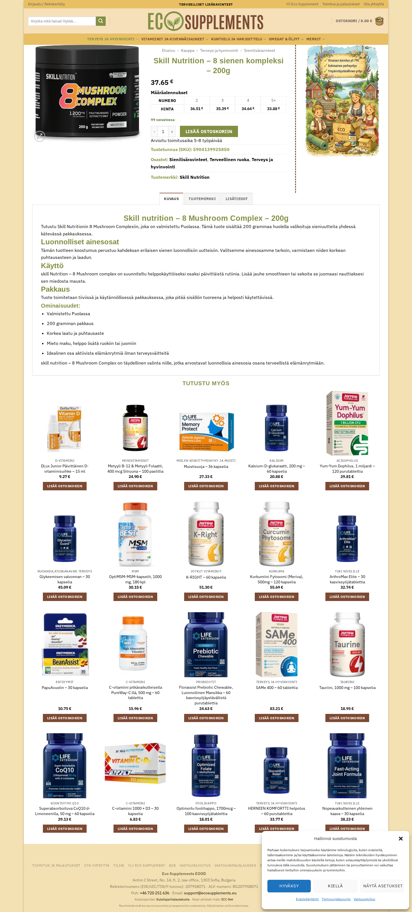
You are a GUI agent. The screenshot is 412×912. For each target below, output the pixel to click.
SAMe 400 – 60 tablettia (277, 687)
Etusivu (168, 50)
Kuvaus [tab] (171, 198)
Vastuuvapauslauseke (235, 865)
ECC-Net (227, 899)
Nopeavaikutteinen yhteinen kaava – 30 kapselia (347, 811)
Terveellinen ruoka (229, 159)
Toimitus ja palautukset (341, 4)
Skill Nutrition (195, 177)
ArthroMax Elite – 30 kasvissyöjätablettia (347, 579)
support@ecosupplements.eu (210, 892)
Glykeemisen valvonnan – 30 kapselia (65, 579)
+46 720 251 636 (154, 892)
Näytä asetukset (383, 885)
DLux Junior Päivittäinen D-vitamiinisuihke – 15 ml (65, 468)
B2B (172, 865)
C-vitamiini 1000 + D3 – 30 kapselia (135, 811)
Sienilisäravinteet (259, 50)
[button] (401, 838)
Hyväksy (289, 885)
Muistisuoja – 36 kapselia (206, 466)
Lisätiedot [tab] (237, 198)
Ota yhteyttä (374, 4)
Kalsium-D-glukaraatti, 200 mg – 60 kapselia (276, 468)
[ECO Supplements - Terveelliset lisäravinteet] (206, 21)
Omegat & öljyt (284, 39)
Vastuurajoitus (364, 899)
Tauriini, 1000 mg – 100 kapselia (347, 687)
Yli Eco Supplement (302, 4)
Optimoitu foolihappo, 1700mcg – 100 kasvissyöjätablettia (206, 811)
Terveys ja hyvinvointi (111, 39)
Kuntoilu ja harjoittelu (236, 39)
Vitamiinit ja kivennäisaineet (172, 39)
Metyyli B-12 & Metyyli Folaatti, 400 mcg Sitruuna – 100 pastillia (135, 468)
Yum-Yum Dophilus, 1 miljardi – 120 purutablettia (347, 468)
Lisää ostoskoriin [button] (64, 486)
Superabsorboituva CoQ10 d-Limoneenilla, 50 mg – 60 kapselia (64, 811)
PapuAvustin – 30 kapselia (65, 687)
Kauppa (187, 50)
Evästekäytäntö (307, 899)
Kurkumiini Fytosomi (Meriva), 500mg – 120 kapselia (276, 579)
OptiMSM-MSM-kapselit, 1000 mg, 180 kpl (135, 579)
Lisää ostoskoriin (209, 131)
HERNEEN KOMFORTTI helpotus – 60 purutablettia (276, 811)
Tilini (118, 865)
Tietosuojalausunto (336, 899)
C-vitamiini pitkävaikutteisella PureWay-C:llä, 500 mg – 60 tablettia (135, 692)
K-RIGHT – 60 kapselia (206, 577)
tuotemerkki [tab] (202, 198)
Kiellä (335, 885)
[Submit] (100, 21)
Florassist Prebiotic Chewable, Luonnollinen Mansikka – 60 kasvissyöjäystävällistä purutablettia (206, 695)
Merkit (313, 39)
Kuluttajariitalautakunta (172, 899)
